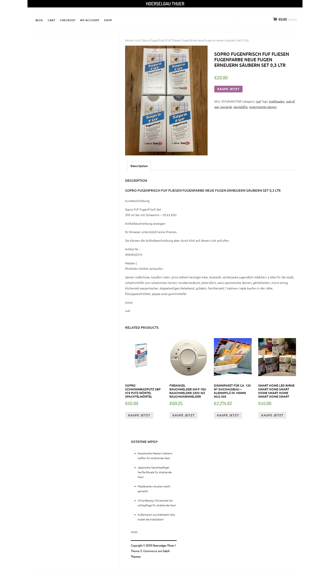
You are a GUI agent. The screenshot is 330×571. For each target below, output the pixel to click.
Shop (108, 20)
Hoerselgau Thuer (165, 3)
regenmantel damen (263, 107)
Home (129, 40)
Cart (51, 20)
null (137, 40)
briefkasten (277, 101)
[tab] (139, 166)
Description (139, 166)
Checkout (68, 20)
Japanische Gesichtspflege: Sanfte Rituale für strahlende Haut (155, 472)
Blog (39, 20)
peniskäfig (240, 107)
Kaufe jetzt (228, 89)
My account (89, 20)
